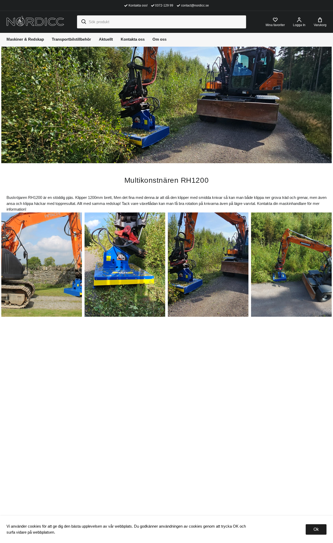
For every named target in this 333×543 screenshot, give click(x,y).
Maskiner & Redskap (25, 39)
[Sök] (83, 21)
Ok (316, 529)
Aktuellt (106, 39)
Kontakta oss (133, 39)
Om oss (159, 39)
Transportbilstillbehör (71, 39)
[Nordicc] (35, 21)
